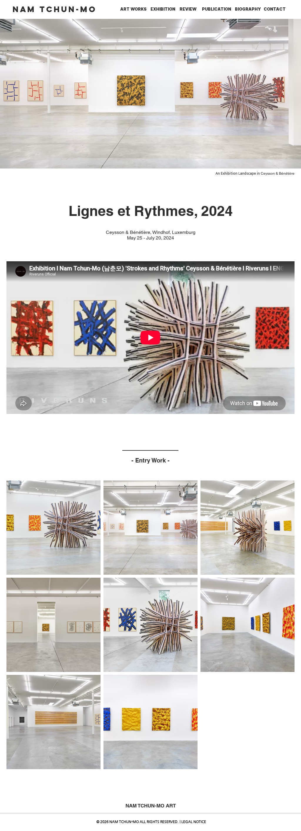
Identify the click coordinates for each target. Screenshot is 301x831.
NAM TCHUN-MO (55, 9)
